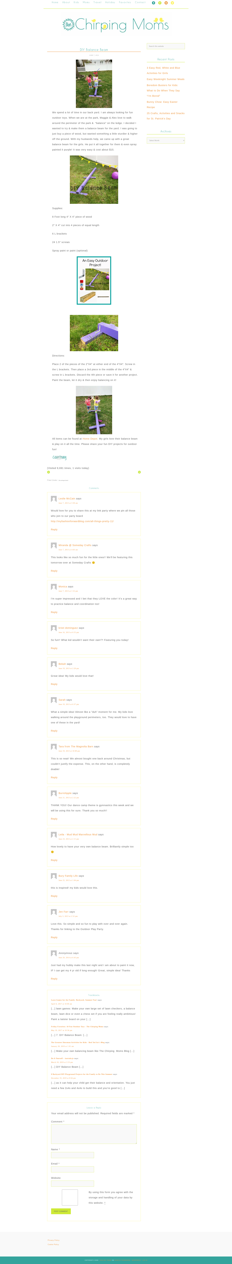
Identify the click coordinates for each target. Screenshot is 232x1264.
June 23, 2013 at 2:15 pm (69, 839)
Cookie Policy (53, 1244)
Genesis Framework (122, 1260)
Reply (54, 529)
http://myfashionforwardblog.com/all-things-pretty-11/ (82, 521)
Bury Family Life (68, 876)
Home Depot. (90, 438)
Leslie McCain (67, 498)
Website (56, 1178)
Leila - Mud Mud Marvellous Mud (78, 834)
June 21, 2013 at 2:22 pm (69, 798)
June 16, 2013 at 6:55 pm (69, 632)
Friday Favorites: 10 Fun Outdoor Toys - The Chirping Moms (77, 1027)
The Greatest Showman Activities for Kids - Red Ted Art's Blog (78, 1042)
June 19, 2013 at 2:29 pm (69, 668)
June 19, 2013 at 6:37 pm (69, 704)
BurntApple (65, 793)
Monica (63, 586)
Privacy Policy (54, 1240)
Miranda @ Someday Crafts (75, 545)
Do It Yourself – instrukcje (62, 1058)
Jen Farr (64, 911)
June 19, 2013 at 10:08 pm (69, 751)
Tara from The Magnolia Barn (76, 746)
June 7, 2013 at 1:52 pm (68, 591)
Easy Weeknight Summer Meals (166, 79)
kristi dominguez (68, 628)
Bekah (62, 664)
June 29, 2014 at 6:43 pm (69, 958)
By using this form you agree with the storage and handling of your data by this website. (111, 1197)
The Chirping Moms (116, 24)
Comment (57, 1121)
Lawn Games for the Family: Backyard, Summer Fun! (74, 1000)
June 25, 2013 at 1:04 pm (69, 880)
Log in (144, 1260)
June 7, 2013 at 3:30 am (68, 503)
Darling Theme (105, 1260)
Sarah (62, 699)
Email (55, 1163)
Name (55, 1149)
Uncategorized (63, 480)
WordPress (136, 1260)
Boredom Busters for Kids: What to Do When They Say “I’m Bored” (163, 90)
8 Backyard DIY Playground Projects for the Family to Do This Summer (81, 1074)
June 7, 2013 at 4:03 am (68, 550)
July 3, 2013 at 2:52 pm (68, 916)
